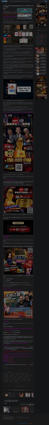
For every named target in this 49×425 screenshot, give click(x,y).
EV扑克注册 (29, 18)
